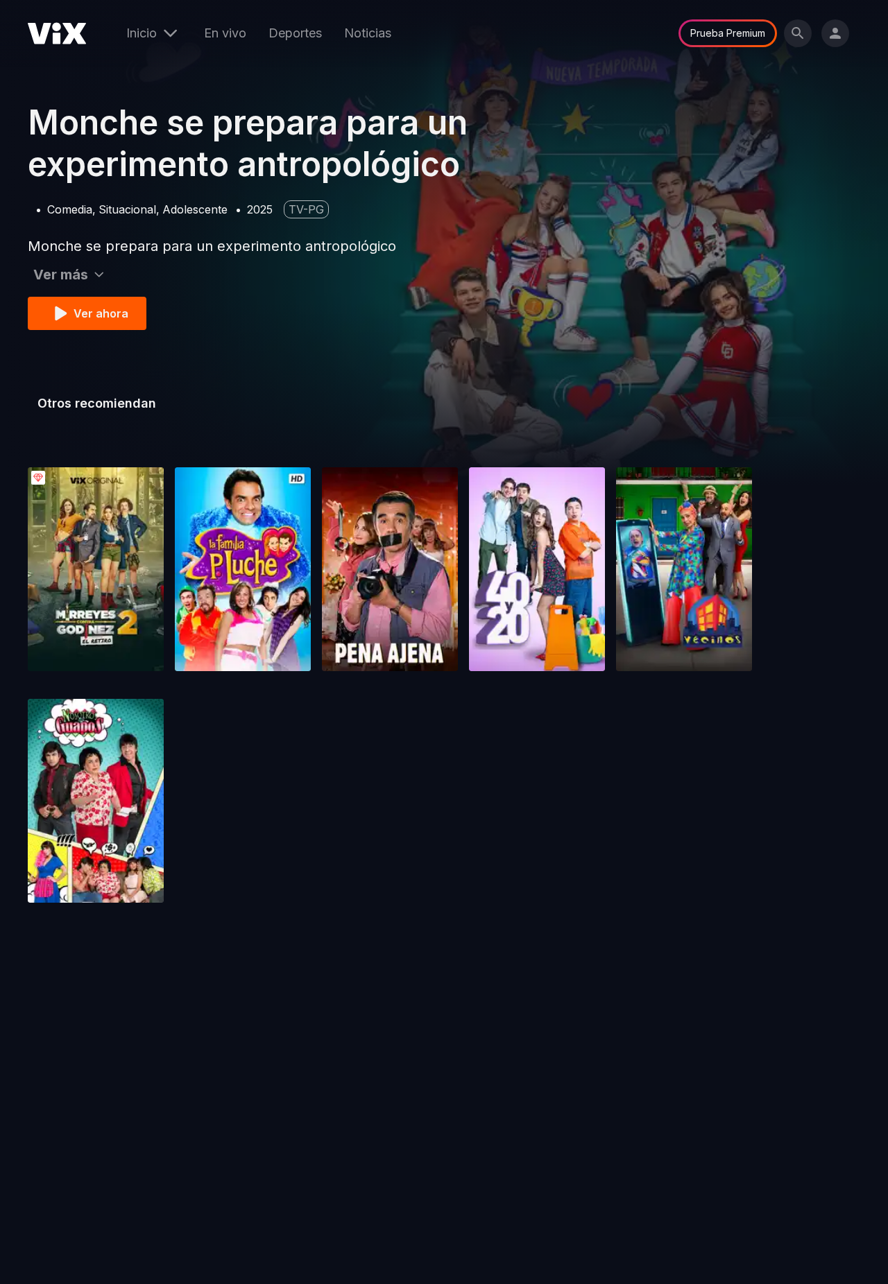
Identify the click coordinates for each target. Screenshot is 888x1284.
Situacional (127, 209)
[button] (96, 569)
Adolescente (195, 209)
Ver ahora (101, 313)
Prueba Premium (727, 33)
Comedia (69, 209)
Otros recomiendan (96, 403)
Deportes (295, 33)
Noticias (367, 33)
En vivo (225, 33)
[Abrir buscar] (798, 33)
